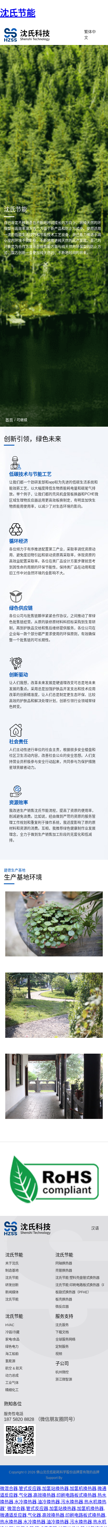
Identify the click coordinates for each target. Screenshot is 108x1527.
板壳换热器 (63, 1299)
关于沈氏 (12, 1263)
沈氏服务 (62, 1325)
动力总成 (12, 1376)
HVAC (9, 1325)
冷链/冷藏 (12, 1332)
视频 (58, 1354)
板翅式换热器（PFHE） (73, 1292)
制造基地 (12, 1271)
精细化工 (12, 1390)
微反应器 (62, 1307)
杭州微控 (62, 1372)
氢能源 (10, 1361)
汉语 (95, 1228)
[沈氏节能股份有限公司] (27, 35)
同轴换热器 (63, 1263)
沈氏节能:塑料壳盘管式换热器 (77, 1278)
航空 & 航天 (13, 1368)
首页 (9, 420)
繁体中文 (90, 34)
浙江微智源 (63, 1379)
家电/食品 (12, 1339)
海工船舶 (12, 1354)
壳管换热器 (63, 1271)
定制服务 (62, 1347)
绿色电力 (12, 1347)
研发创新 (12, 1285)
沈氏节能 (17, 13)
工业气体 (12, 1383)
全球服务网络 (65, 1339)
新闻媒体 (12, 1292)
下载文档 (62, 1332)
